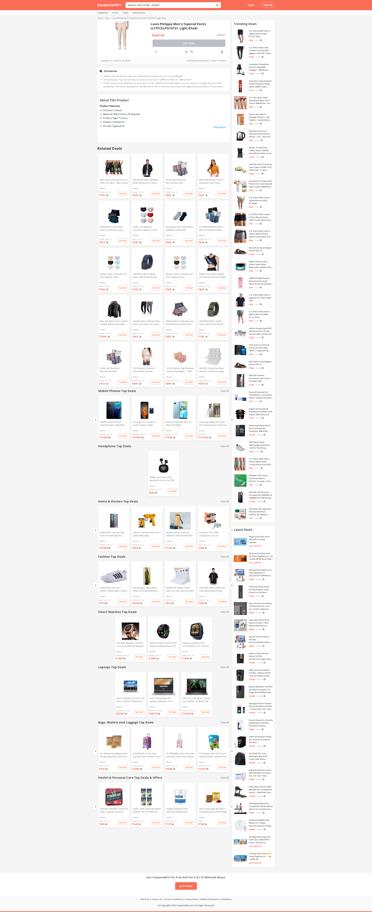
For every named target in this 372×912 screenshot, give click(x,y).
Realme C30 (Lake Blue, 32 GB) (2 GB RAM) (178, 423)
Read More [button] (220, 127)
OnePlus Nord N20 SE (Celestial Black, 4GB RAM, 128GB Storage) (112, 424)
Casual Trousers (218, 60)
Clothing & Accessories (198, 60)
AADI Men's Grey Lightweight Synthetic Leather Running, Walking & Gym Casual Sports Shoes (259, 445)
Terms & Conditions (173, 899)
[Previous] (95, 420)
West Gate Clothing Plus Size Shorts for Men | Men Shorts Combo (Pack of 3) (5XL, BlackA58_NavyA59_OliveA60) (114, 181)
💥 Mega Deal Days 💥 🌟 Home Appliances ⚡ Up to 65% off (260, 856)
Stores (115, 12)
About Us (145, 899)
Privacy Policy (191, 899)
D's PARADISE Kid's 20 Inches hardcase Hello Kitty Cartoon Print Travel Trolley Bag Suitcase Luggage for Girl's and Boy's (180, 755)
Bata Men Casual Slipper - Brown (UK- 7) (261, 363)
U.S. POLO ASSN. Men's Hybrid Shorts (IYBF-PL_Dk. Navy (259, 34)
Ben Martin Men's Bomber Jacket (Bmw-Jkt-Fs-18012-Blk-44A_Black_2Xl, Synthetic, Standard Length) (146, 181)
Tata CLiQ (136, 596)
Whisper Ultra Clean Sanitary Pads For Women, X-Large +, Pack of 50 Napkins (260, 478)
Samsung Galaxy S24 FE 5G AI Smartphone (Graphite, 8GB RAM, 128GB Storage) (259, 428)
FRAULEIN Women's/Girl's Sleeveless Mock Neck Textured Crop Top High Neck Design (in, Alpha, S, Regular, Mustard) (211, 181)
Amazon (102, 430)
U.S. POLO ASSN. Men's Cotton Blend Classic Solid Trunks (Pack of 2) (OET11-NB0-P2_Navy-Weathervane (259, 234)
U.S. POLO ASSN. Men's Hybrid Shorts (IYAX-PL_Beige (259, 200)
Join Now (186, 886)
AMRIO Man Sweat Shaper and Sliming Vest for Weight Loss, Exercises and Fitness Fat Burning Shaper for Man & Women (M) (212, 276)
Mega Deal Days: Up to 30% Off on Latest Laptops (259, 539)
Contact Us (157, 899)
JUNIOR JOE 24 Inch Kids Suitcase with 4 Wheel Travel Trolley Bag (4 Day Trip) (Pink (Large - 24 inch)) (147, 755)
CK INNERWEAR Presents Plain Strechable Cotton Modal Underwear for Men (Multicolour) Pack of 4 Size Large (212, 228)
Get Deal (189, 43)
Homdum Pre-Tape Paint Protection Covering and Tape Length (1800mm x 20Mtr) (260, 184)
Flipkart (168, 430)
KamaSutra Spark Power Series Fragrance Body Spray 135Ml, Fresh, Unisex (260, 84)
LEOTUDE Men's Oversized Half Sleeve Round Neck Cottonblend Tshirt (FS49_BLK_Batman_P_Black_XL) (213, 589)
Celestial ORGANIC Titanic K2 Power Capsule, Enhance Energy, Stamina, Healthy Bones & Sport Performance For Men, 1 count (114, 810)
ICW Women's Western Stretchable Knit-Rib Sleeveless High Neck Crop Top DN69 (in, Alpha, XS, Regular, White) (146, 370)
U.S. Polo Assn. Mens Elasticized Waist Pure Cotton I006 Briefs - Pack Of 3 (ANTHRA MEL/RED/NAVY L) (260, 100)
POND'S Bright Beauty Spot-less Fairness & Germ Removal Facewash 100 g (261, 281)
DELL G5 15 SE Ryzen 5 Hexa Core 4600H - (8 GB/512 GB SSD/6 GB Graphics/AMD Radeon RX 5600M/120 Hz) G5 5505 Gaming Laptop (196, 700)
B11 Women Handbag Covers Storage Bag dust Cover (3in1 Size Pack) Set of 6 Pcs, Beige (114, 755)
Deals (125, 12)
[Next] (231, 420)
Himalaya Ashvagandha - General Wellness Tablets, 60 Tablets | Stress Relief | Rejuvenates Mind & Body (260, 512)
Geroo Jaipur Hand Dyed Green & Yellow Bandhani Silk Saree (145, 589)
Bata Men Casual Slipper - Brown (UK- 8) (261, 249)
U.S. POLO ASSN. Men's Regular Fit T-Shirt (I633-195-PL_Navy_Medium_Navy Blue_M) (260, 298)
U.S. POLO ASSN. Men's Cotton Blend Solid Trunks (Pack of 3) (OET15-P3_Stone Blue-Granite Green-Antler (261, 462)
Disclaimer (226, 899)
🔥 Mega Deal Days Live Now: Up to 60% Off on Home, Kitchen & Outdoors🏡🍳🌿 (260, 840)
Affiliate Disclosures (209, 899)
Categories (102, 12)
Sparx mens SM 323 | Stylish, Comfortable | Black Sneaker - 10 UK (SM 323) (113, 589)
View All (225, 391)
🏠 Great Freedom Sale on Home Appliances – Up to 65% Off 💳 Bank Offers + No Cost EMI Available (261, 556)
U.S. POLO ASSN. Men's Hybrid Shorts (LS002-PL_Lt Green (259, 314)
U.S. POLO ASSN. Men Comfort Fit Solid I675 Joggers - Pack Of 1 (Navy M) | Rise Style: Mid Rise (260, 50)
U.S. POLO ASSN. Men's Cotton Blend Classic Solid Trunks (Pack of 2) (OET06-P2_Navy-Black (259, 217)
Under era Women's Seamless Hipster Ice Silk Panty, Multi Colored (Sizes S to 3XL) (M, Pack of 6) (146, 228)
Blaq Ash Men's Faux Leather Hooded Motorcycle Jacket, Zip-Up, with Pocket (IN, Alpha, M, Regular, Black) (114, 323)
